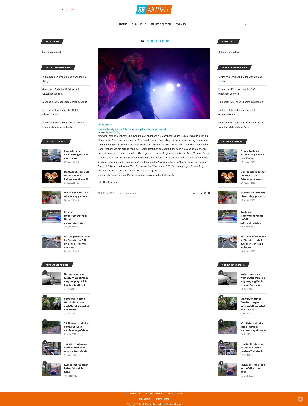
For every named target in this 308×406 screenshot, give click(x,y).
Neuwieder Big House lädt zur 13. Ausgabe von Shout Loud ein (132, 129)
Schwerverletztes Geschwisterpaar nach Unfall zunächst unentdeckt (252, 304)
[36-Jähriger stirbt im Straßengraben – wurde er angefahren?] (227, 327)
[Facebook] (62, 10)
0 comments (129, 193)
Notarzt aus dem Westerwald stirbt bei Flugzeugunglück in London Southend (252, 279)
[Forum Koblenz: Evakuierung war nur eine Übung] (227, 155)
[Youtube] (72, 10)
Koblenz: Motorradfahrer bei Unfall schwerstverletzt (251, 217)
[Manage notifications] (300, 399)
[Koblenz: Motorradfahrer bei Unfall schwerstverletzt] (227, 216)
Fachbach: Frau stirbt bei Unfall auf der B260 (252, 368)
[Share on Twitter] (201, 193)
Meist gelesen (161, 24)
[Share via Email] (209, 193)
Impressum (145, 398)
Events (181, 24)
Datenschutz (162, 398)
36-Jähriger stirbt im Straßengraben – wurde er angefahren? (253, 326)
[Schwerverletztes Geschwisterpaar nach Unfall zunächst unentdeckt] (227, 303)
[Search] (246, 24)
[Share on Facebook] (198, 193)
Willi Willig (114, 132)
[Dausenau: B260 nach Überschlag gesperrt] (227, 197)
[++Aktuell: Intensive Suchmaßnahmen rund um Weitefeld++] (227, 348)
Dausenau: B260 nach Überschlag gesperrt (240, 101)
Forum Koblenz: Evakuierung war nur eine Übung (252, 154)
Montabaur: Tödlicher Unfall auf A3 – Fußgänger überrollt (252, 175)
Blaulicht (139, 24)
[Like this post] (194, 193)
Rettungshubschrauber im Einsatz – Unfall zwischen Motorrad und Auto (253, 242)
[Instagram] (67, 10)
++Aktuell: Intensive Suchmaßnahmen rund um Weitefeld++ (252, 347)
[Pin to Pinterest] (205, 193)
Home (123, 24)
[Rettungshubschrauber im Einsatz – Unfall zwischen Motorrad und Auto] (227, 241)
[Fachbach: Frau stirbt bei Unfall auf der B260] (227, 369)
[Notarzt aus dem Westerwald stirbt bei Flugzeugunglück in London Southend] (227, 278)
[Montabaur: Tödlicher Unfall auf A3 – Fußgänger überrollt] (227, 176)
